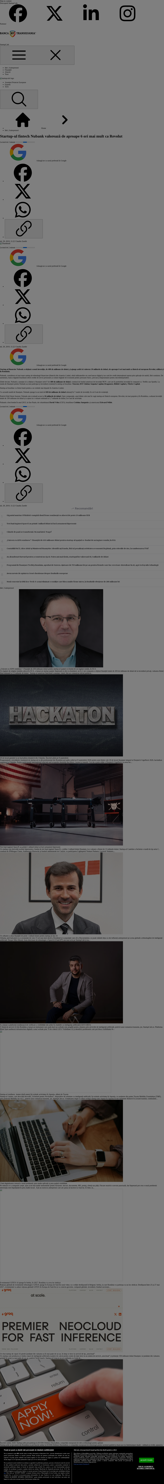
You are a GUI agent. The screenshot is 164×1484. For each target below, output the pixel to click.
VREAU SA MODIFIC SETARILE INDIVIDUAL (146, 1467)
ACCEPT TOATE (146, 1460)
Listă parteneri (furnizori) (81, 1464)
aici (5, 1473)
